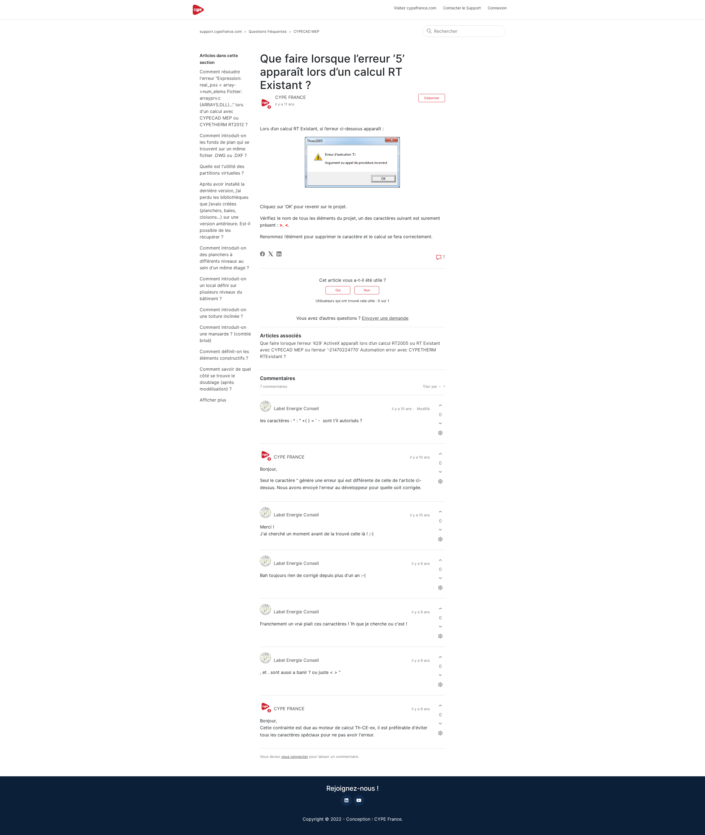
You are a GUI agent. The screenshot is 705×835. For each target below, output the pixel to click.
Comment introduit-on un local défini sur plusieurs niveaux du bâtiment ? (223, 288)
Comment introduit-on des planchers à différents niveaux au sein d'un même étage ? (224, 257)
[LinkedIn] (278, 253)
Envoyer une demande (385, 318)
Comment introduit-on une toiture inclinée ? (223, 313)
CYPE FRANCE (290, 97)
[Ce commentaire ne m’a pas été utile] (440, 423)
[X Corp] (270, 253)
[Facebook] (262, 253)
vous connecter (294, 756)
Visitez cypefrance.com (415, 8)
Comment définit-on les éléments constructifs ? (224, 355)
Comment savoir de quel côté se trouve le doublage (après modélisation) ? (225, 379)
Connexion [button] (497, 8)
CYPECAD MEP (306, 31)
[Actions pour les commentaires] (440, 433)
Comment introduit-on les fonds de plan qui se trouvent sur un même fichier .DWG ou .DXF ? (224, 145)
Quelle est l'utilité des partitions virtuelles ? (222, 170)
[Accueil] (198, 10)
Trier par (430, 386)
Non (367, 290)
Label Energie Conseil (296, 408)
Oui (338, 290)
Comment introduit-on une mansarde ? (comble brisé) (225, 333)
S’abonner (431, 98)
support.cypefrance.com (221, 31)
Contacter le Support (462, 8)
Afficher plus (213, 400)
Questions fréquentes (268, 31)
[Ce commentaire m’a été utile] (440, 405)
